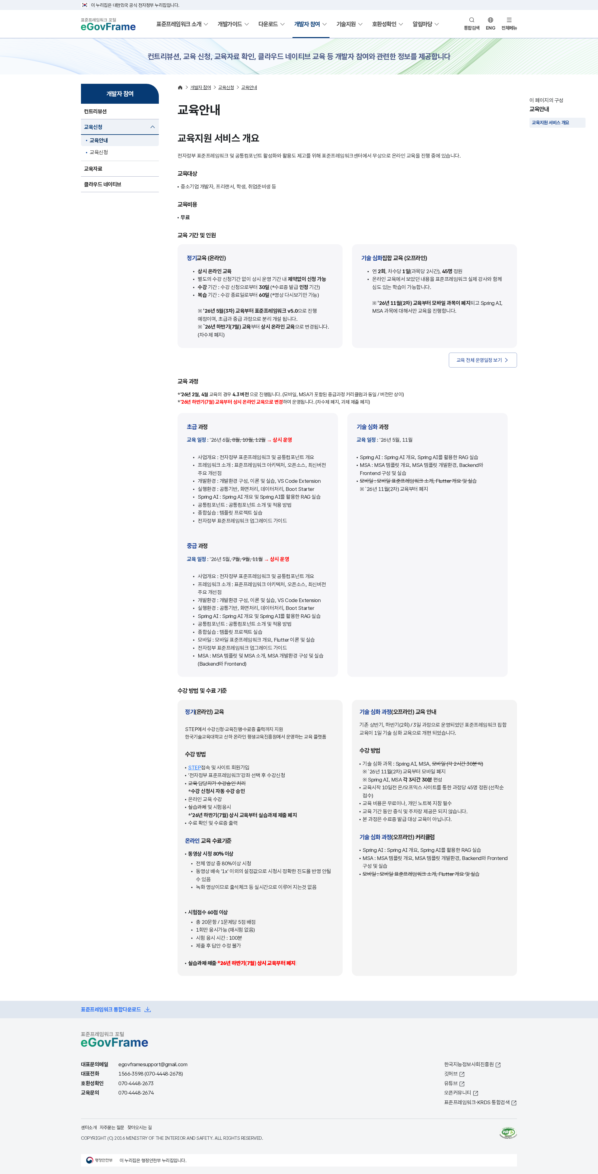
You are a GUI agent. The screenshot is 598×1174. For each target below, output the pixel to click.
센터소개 (89, 1127)
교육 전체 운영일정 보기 (479, 360)
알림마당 (422, 24)
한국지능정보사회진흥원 (469, 1064)
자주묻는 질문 (112, 1127)
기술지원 (346, 24)
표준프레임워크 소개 (178, 24)
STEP (194, 767)
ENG (491, 28)
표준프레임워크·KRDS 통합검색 (477, 1102)
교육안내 (99, 140)
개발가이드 (230, 24)
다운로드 (268, 24)
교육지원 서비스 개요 (550, 122)
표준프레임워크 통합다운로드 (111, 1009)
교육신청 (99, 152)
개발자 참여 (307, 24)
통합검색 (472, 28)
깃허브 (451, 1073)
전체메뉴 (509, 28)
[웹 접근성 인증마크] (508, 1133)
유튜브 (451, 1083)
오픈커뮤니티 (457, 1092)
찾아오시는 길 (139, 1127)
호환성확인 (384, 24)
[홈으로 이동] (180, 87)
